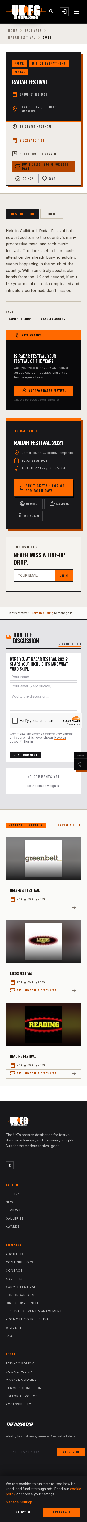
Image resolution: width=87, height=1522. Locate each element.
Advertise (15, 1279)
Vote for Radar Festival (43, 390)
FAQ (9, 1336)
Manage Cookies (21, 1379)
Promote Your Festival (28, 1319)
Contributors (19, 1262)
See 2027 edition (28, 140)
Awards (13, 1226)
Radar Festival (21, 37)
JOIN (64, 575)
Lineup (51, 213)
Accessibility (18, 1404)
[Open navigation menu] (76, 11)
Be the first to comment (35, 154)
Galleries (15, 1218)
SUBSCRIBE (71, 1452)
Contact (14, 1270)
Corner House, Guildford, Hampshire (39, 109)
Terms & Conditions (25, 1388)
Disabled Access (52, 319)
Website (28, 503)
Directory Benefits (24, 1303)
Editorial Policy (21, 1396)
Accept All (61, 1512)
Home (12, 31)
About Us (15, 1254)
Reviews (13, 1210)
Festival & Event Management (34, 1311)
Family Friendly (20, 319)
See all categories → (51, 399)
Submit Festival (21, 1287)
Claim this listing (41, 613)
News (11, 1202)
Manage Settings (19, 1502)
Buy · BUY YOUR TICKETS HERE (33, 990)
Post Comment (25, 755)
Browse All (69, 825)
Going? (24, 178)
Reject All (24, 1512)
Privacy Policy (20, 1363)
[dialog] (43, 1499)
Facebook (59, 503)
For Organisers (21, 1295)
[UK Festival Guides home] (43, 1122)
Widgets (14, 1327)
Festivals (33, 31)
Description (22, 213)
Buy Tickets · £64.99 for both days (42, 166)
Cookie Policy (19, 1371)
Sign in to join (70, 644)
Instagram (28, 516)
